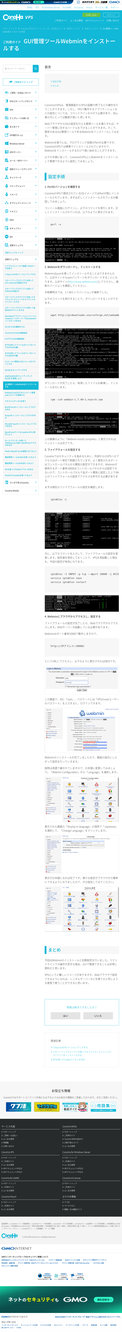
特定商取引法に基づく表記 (55, 1226)
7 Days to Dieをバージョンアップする (70, 1047)
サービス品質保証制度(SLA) (98, 1226)
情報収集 (94, 1325)
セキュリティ (58, 1325)
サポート (115, 7)
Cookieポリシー (28, 1228)
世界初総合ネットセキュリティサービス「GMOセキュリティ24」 (23, 1260)
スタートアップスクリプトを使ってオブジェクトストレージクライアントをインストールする (82, 1053)
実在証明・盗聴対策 (8, 1263)
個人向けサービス (7, 1328)
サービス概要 (50, 1228)
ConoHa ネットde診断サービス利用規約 (90, 1223)
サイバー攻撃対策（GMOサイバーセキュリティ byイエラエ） (38, 1263)
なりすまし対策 (98, 1263)
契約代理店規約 (37, 1226)
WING (29, 7)
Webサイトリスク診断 (72, 1260)
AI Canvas (78, 7)
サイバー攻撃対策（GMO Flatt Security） (76, 1263)
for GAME (67, 7)
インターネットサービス (9, 1325)
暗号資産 (113, 1325)
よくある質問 (76, 20)
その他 (18, 1328)
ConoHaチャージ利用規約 (41, 1223)
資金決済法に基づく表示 (77, 1226)
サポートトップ (10, 28)
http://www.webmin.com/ (83, 281)
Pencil (89, 7)
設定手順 (57, 81)
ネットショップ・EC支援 (29, 1325)
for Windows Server (51, 7)
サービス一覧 (101, 7)
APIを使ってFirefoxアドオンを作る (69, 1059)
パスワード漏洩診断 (55, 1260)
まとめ (56, 85)
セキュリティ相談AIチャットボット (95, 1260)
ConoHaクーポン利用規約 (63, 1223)
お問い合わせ (113, 20)
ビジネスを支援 (45, 1325)
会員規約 (4, 1223)
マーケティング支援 (72, 1325)
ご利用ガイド (61, 20)
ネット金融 (103, 1325)
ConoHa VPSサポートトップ (33, 28)
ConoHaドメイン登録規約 (20, 1223)
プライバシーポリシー (11, 1228)
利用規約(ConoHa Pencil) (20, 1226)
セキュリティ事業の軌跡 (9, 1266)
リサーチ (85, 1325)
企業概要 (39, 1228)
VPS (37, 7)
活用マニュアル (73, 28)
